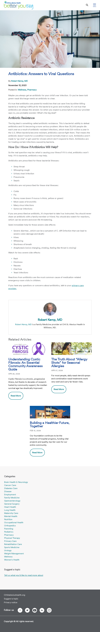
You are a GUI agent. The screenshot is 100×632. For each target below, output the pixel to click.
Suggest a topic (11, 598)
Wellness (8, 556)
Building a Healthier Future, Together (50, 424)
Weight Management (14, 553)
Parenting (8, 528)
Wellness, (22, 89)
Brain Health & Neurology (16, 482)
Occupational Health (13, 522)
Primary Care (10, 541)
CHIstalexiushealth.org (14, 595)
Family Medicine (12, 497)
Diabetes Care (10, 488)
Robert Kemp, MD (19, 81)
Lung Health (9, 510)
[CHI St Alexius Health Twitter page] (27, 610)
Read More (16, 395)
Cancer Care (10, 485)
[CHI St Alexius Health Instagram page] (49, 610)
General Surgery (11, 504)
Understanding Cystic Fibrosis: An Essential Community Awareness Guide (25, 364)
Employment (10, 494)
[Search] (87, 5)
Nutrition (8, 519)
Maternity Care (11, 513)
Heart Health (10, 507)
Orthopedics (10, 525)
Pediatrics (8, 532)
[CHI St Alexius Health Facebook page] (20, 610)
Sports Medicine (11, 547)
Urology (7, 550)
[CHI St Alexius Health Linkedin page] (42, 610)
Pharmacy (32, 89)
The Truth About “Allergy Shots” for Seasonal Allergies (69, 362)
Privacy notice (10, 602)
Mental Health (10, 516)
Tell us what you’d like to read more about (23, 575)
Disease (7, 491)
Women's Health (11, 560)
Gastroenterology (12, 501)
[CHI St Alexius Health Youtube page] (34, 610)
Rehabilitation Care (13, 544)
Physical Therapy (12, 538)
